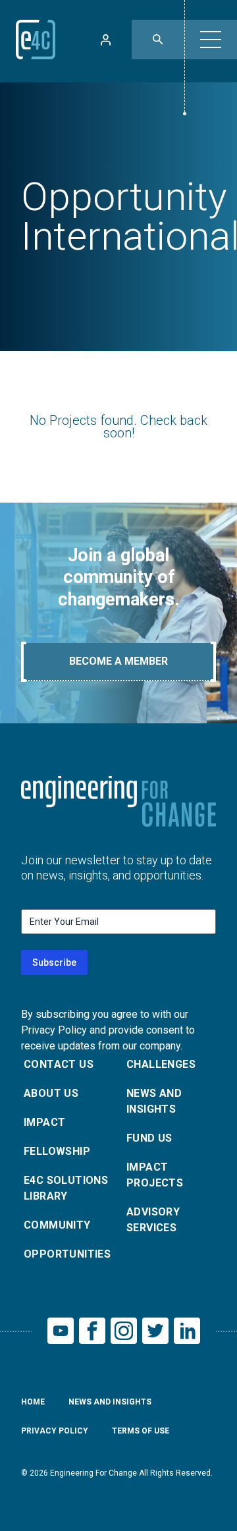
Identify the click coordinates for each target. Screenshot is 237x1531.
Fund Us (149, 1138)
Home (33, 1401)
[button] (210, 39)
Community (57, 1225)
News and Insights (154, 1101)
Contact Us (58, 1064)
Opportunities (67, 1254)
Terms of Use (140, 1430)
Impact (44, 1122)
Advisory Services (153, 1220)
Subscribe (54, 962)
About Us (51, 1093)
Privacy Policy (54, 1430)
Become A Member (118, 661)
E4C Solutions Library (66, 1188)
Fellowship (57, 1151)
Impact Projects (154, 1175)
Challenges (161, 1064)
